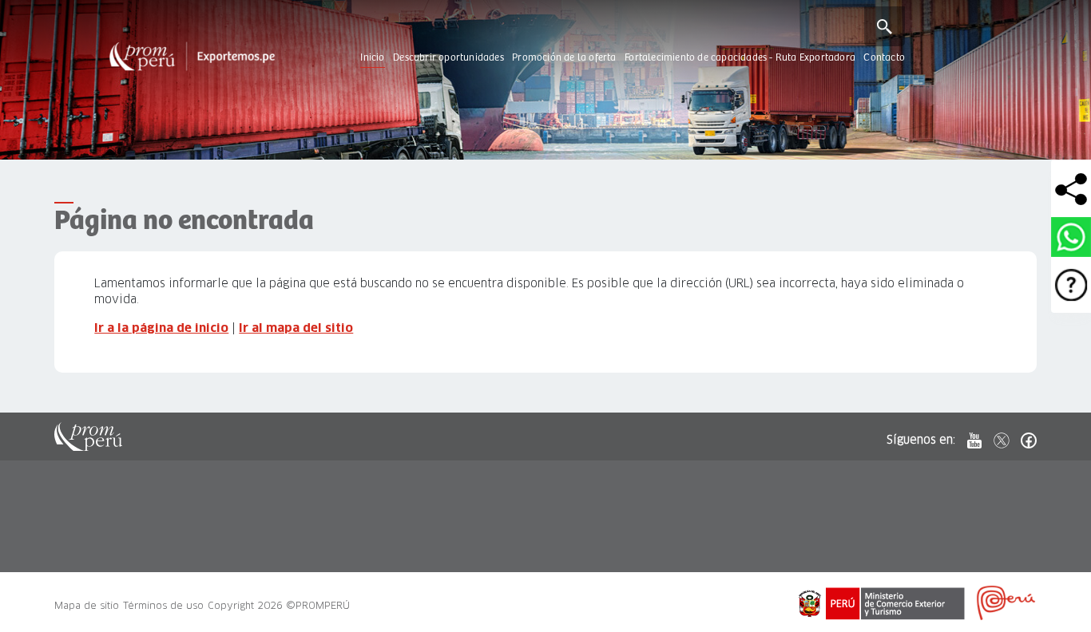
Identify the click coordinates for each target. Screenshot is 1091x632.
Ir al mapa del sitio (296, 327)
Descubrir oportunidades (448, 58)
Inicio (372, 58)
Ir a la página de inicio (161, 327)
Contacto (884, 58)
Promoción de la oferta (564, 58)
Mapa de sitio (86, 605)
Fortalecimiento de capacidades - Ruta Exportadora (740, 58)
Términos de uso (163, 605)
